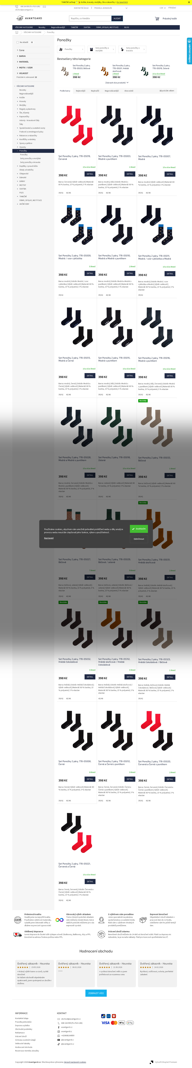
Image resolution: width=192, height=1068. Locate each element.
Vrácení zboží (21, 1036)
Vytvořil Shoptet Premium (166, 1062)
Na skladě (26, 42)
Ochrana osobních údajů (25, 1040)
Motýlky (22, 105)
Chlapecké (23, 173)
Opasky (22, 147)
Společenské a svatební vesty (32, 128)
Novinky (22, 90)
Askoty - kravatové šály (29, 120)
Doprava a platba (22, 1025)
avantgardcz (66, 1031)
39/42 (61, 192)
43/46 (68, 192)
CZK (161, 8)
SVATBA (22, 188)
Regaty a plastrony (27, 109)
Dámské (22, 177)
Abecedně (128, 90)
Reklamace (20, 1032)
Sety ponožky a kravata (30, 162)
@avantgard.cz (67, 1044)
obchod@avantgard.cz (71, 1019)
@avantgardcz (67, 1039)
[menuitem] (24, 27)
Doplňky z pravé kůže (28, 166)
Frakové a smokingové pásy (31, 131)
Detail (90, 174)
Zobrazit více (96, 993)
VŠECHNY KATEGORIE (25, 86)
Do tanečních (122, 2)
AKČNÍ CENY (24, 204)
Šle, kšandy (24, 112)
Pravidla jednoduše (103, 8)
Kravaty (22, 101)
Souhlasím (141, 528)
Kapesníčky (24, 116)
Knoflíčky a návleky (27, 139)
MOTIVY (22, 185)
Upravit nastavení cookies (75, 1062)
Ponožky (23, 150)
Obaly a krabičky (26, 169)
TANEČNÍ (23, 196)
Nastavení (49, 538)
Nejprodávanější (26, 93)
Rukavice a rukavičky (28, 135)
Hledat (117, 18)
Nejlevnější (80, 90)
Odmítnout (139, 539)
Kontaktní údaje (81, 8)
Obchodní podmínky (23, 1029)
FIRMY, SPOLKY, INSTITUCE (30, 200)
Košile (22, 97)
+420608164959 (67, 1035)
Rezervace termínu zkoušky (27, 1050)
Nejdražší (95, 90)
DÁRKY (22, 181)
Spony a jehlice (25, 143)
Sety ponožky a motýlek (30, 158)
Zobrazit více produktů (115, 82)
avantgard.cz (66, 1027)
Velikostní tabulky (22, 1043)
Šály (21, 124)
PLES (21, 192)
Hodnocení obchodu (96, 951)
